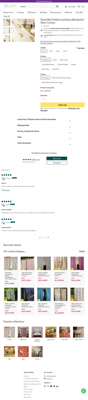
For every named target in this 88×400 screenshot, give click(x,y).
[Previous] (13, 31)
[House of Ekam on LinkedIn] (57, 386)
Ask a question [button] (57, 162)
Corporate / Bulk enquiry (32, 381)
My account (27, 397)
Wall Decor (31, 12)
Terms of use (28, 392)
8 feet (58, 51)
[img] (6, 175)
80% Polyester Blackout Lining (52, 82)
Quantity (43, 95)
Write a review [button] (57, 158)
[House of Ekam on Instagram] (45, 386)
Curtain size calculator (31, 378)
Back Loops (64, 60)
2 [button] (42, 237)
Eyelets (73, 64)
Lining (42, 74)
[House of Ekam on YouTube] (51, 386)
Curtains (20, 12)
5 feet (44, 51)
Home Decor (8, 12)
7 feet (51, 51)
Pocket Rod (46, 60)
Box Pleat (56, 69)
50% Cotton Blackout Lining (61, 78)
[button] (45, 237)
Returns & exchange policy (32, 384)
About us (27, 376)
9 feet (65, 51)
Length (43, 47)
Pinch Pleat (45, 69)
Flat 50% (79, 12)
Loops (55, 60)
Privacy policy (28, 389)
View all (82, 251)
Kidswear (68, 12)
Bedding (43, 12)
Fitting (43, 56)
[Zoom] (23, 30)
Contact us (27, 394)
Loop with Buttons (48, 64)
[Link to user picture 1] (5, 193)
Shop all (6, 16)
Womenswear (55, 12)
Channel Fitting (62, 64)
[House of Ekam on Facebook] (48, 386)
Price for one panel (47, 87)
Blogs (25, 386)
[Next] (33, 31)
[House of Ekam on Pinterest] (54, 386)
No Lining (45, 78)
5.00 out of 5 (36, 159)
